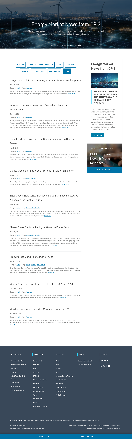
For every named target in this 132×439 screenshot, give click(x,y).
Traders (13, 372)
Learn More (97, 135)
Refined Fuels (38, 71)
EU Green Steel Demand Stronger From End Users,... (87, 420)
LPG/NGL (36, 376)
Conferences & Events (85, 361)
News (57, 365)
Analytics (59, 368)
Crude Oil (36, 402)
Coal (60, 65)
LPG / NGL (70, 65)
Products (60, 355)
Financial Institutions (18, 390)
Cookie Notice (82, 425)
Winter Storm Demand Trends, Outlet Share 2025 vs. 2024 (41, 284)
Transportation (15, 383)
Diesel (28, 179)
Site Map (109, 428)
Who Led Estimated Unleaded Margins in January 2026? (40, 309)
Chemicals (36, 384)
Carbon (20, 65)
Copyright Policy (115, 425)
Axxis (57, 372)
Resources (54, 46)
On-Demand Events (84, 365)
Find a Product (60, 395)
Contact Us (117, 428)
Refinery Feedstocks (40, 380)
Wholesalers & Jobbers (18, 365)
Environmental (38, 399)
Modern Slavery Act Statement (95, 428)
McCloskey (59, 384)
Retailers (14, 368)
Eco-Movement (61, 380)
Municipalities (15, 386)
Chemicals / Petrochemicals (41, 65)
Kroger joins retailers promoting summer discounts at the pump (45, 80)
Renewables (54, 71)
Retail (67, 71)
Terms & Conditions (103, 425)
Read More (71, 94)
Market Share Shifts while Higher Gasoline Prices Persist (40, 227)
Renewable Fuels (39, 391)
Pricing (58, 361)
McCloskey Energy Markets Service (34, 420)
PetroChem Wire (61, 387)
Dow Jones (17, 425)
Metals (25, 71)
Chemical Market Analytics (64, 376)
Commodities (38, 355)
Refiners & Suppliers (17, 361)
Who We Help (16, 355)
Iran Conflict (36, 208)
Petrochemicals (38, 387)
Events (81, 355)
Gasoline (29, 88)
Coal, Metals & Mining (40, 406)
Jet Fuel (36, 372)
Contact (104, 355)
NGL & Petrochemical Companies (18, 377)
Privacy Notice (72, 425)
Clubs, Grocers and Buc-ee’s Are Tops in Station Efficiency (42, 170)
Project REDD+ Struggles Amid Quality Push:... (58, 420)
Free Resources (61, 391)
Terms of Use (92, 425)
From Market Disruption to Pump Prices (31, 256)
